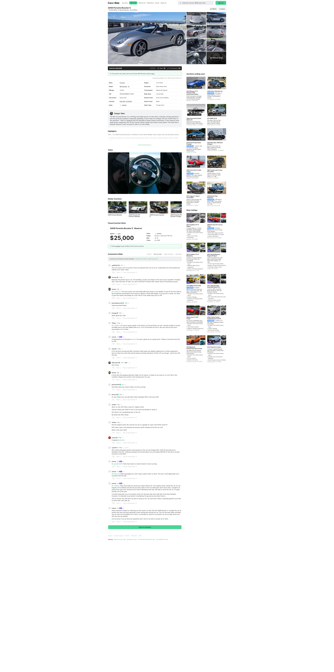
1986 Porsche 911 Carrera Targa (214, 225)
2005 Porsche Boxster (115, 215)
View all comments (145, 527)
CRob (113, 349)
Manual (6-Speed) (118, 535)
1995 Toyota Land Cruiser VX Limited (214, 170)
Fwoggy (114, 313)
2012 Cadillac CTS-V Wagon (192, 225)
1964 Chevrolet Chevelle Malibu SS (193, 119)
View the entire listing (144, 145)
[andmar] (120, 105)
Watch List (142, 3)
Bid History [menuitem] (179, 254)
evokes (114, 437)
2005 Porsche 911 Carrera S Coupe (176, 215)
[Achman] (109, 277)
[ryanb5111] (109, 447)
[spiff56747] (109, 265)
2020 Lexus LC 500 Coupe (192, 317)
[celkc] (116, 233)
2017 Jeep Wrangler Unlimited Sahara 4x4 (213, 286)
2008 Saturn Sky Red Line (214, 91)
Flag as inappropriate (129, 272)
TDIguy (114, 323)
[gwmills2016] (109, 384)
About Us (163, 3)
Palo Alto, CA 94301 (126, 101)
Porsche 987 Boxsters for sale (146, 539)
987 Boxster (123, 86)
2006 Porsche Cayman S (157, 215)
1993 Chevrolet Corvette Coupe (193, 170)
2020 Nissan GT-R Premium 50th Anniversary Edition (192, 92)
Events (157, 3)
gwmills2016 (115, 384)
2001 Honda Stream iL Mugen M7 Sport (213, 255)
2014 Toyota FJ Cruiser (214, 347)
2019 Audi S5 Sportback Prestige (193, 143)
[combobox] (196, 3)
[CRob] (109, 349)
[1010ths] (109, 404)
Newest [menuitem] (149, 254)
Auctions (125, 3)
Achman (114, 277)
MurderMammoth (117, 303)
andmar (124, 105)
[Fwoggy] (109, 313)
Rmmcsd (114, 394)
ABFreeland (115, 362)
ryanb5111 (115, 447)
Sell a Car (133, 3)
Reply (118, 272)
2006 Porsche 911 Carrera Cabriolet (134, 215)
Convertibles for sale (162, 539)
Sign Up (220, 3)
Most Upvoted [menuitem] (158, 254)
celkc (119, 234)
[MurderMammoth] (109, 303)
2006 (140, 535)
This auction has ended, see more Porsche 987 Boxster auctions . (133, 73)
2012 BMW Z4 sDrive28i (193, 285)
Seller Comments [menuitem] (168, 254)
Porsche (122, 83)
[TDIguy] (109, 323)
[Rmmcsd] (109, 394)
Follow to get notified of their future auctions (127, 246)
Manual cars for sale (120, 539)
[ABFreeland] (109, 362)
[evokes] (109, 437)
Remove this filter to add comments (147, 259)
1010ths (114, 404)
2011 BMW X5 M (212, 118)
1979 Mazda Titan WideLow (212, 196)
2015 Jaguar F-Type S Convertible (192, 196)
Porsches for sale (132, 539)
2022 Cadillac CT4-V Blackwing (192, 255)
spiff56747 (115, 265)
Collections (150, 3)
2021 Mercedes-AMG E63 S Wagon (215, 143)
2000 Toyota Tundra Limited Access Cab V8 (214, 317)
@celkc (133, 339)
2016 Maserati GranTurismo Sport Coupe (194, 347)
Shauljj (114, 289)
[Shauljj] (109, 289)
